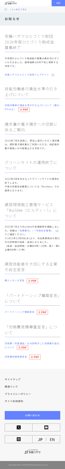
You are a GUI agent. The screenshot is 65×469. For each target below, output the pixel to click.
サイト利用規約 (14, 401)
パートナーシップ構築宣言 (20, 311)
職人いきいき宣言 (15, 280)
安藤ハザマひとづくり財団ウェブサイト (27, 74)
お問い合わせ (32, 415)
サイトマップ (13, 379)
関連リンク (11, 386)
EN (52, 439)
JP (40, 439)
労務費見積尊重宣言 (16, 356)
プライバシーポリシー (18, 394)
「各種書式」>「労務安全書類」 (35, 230)
